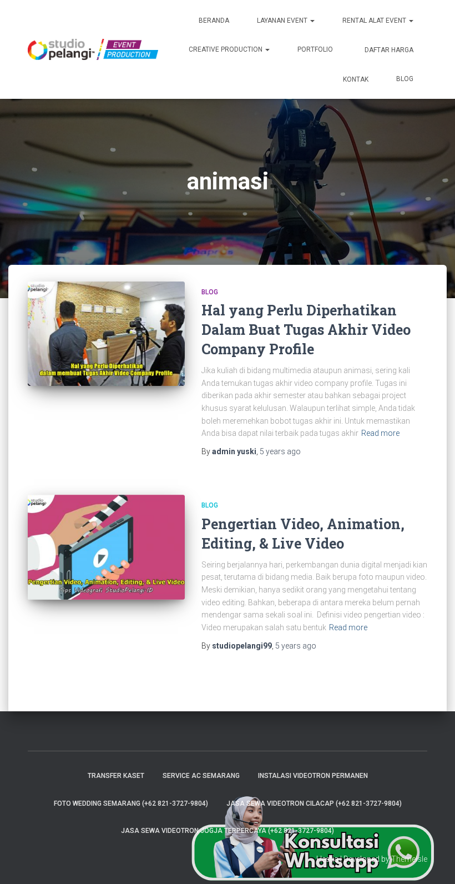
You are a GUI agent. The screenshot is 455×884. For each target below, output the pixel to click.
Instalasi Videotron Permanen (313, 776)
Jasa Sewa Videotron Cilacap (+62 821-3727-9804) (314, 803)
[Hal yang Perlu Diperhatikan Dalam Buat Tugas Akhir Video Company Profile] (106, 334)
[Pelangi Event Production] (92, 49)
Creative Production (226, 49)
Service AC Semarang (201, 776)
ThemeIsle (409, 859)
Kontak (354, 79)
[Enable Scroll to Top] (433, 862)
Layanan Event (283, 20)
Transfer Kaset (116, 776)
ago (280, 451)
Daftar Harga (388, 50)
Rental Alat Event (375, 20)
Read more (380, 433)
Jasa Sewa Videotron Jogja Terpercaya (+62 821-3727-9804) (227, 831)
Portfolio (315, 49)
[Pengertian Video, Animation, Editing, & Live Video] (106, 547)
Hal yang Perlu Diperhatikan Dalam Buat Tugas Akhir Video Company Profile (306, 329)
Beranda (214, 20)
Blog (404, 79)
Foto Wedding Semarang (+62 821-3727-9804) (131, 803)
